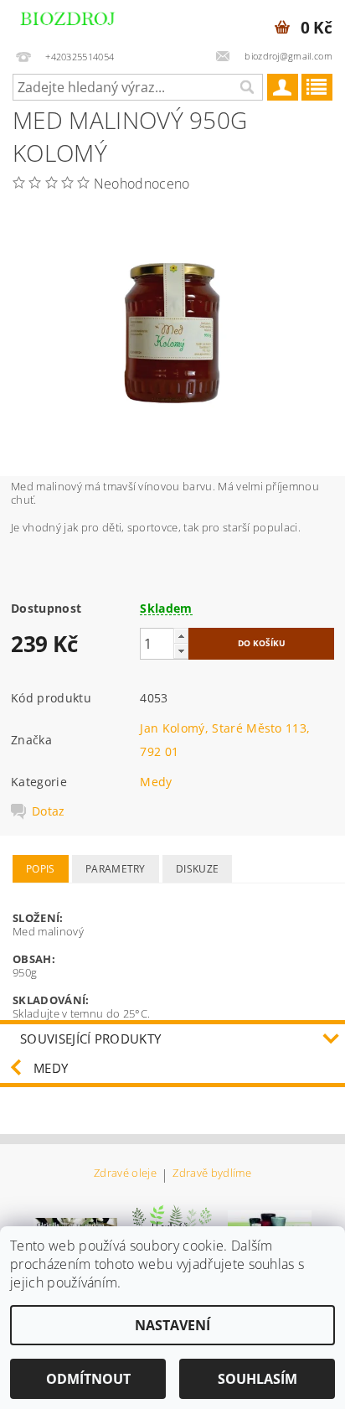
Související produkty (90, 1038)
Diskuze (197, 869)
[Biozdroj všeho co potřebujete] (85, 22)
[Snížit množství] (180, 651)
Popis (40, 869)
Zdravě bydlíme (211, 1174)
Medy (156, 782)
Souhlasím (257, 1379)
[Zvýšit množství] (180, 636)
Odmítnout (88, 1379)
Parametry (115, 869)
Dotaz (48, 811)
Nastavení (172, 1325)
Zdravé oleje (125, 1174)
